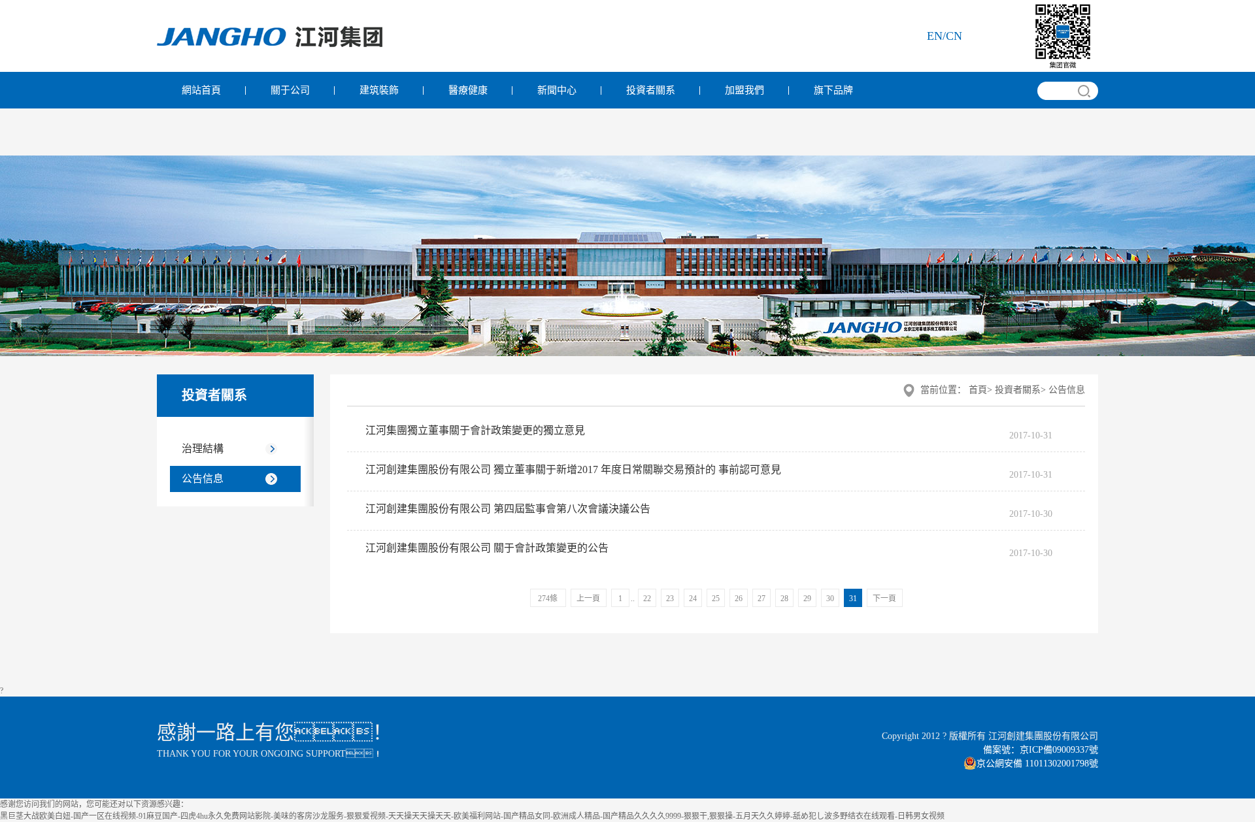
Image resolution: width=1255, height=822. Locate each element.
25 (716, 598)
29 (807, 598)
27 (761, 598)
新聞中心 (557, 90)
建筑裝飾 (379, 90)
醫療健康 (468, 90)
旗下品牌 (833, 90)
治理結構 (203, 448)
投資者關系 (650, 90)
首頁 (978, 390)
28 (784, 598)
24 (693, 598)
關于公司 (290, 90)
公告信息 (203, 478)
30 (830, 598)
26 (739, 598)
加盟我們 (744, 90)
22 (647, 598)
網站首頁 (201, 90)
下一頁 (884, 598)
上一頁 (588, 598)
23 (670, 598)
